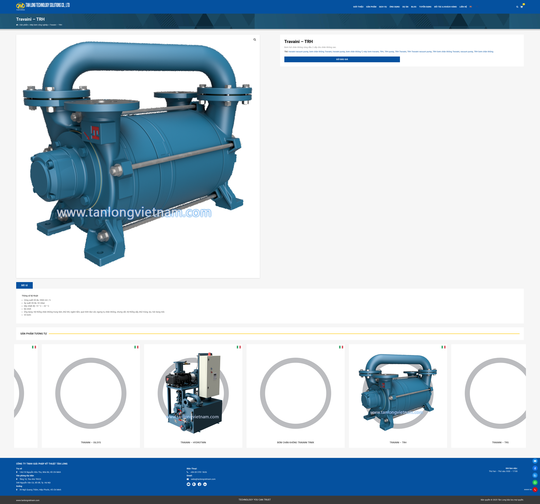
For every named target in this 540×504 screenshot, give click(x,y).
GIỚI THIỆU (358, 7)
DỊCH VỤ (383, 7)
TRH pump (389, 51)
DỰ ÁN (405, 7)
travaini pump (339, 51)
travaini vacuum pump (298, 51)
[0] (522, 6)
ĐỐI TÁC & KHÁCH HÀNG (445, 7)
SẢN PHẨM (371, 7)
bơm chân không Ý (354, 51)
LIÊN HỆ (463, 7)
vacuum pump (466, 51)
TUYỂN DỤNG (425, 7)
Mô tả (24, 285)
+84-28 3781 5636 (199, 472)
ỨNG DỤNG (395, 7)
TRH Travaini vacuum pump (419, 51)
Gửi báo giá (342, 59)
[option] (52, 396)
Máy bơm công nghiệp (39, 25)
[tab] (24, 285)
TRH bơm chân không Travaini (446, 51)
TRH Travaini (400, 51)
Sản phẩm (24, 25)
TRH (382, 51)
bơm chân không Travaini (320, 51)
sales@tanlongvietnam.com (203, 479)
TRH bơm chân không (483, 51)
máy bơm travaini (371, 51)
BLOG (413, 7)
